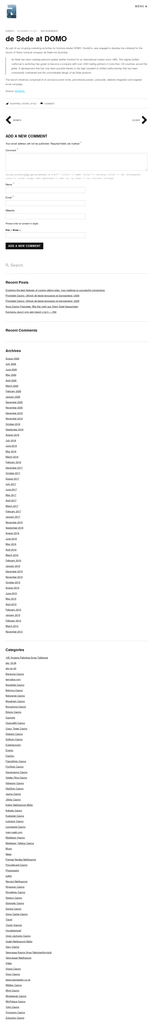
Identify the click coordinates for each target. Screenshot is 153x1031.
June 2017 (11, 489)
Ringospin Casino (15, 887)
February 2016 (13, 560)
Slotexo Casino (14, 897)
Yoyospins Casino (15, 1012)
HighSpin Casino (15, 788)
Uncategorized (13, 930)
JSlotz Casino (13, 799)
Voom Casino (13, 974)
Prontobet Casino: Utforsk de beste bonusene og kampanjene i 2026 (42, 295)
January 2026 (13, 396)
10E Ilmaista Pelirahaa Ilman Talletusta (27, 657)
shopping (15, 103)
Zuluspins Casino (15, 1017)
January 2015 (13, 615)
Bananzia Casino (15, 674)
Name (10, 184)
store (25, 103)
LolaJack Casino (15, 821)
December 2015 (14, 571)
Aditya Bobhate (49, 30)
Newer (17, 120)
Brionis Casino (13, 712)
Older (136, 120)
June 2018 (11, 446)
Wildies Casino (14, 985)
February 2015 (13, 609)
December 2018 (14, 413)
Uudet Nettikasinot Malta (19, 941)
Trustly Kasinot (14, 925)
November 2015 (14, 577)
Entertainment (13, 745)
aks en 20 (11, 668)
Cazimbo (10, 717)
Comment (49, 103)
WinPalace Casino (15, 1001)
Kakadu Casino (14, 810)
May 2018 (11, 451)
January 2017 (13, 516)
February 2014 (13, 620)
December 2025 (14, 402)
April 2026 (11, 380)
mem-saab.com (14, 832)
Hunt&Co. (20, 91)
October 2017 (13, 473)
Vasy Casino (12, 947)
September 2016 (14, 527)
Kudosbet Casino (15, 816)
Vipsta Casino (13, 968)
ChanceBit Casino (15, 723)
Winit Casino (12, 990)
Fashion (10, 756)
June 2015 (11, 593)
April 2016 (11, 549)
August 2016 (12, 533)
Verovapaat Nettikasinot (18, 957)
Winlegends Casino (16, 996)
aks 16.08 (11, 663)
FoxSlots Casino (15, 766)
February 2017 (13, 511)
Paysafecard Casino (16, 865)
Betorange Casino (15, 695)
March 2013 (12, 626)
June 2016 (11, 538)
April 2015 (11, 604)
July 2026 (11, 364)
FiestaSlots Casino (16, 761)
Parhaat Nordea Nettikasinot (21, 859)
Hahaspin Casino (15, 783)
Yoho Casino (12, 1007)
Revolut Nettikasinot (16, 881)
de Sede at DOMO (36, 38)
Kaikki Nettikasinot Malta (19, 805)
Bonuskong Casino (16, 706)
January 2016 (13, 566)
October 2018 (13, 424)
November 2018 (14, 418)
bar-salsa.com (13, 679)
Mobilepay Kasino (15, 837)
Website (10, 210)
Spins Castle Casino (17, 914)
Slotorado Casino (15, 903)
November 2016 (14, 522)
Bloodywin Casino (15, 701)
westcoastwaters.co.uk (18, 979)
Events (10, 30)
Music (9, 848)
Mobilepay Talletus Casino (20, 843)
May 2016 (11, 544)
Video (9, 963)
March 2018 (12, 456)
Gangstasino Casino (16, 772)
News (9, 854)
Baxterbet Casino (15, 685)
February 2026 (13, 391)
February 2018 (13, 462)
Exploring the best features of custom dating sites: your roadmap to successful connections (55, 290)
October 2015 (13, 582)
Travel (9, 919)
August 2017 (12, 478)
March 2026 (12, 386)
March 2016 (12, 555)
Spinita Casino (13, 908)
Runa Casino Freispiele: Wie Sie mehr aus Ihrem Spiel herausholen (42, 306)
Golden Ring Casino (16, 777)
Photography (12, 870)
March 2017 (12, 506)
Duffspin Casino (14, 739)
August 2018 (12, 435)
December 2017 (14, 467)
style (33, 103)
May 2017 (11, 495)
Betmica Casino (14, 690)
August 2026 (12, 358)
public (9, 876)
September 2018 (14, 429)
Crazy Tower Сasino (16, 728)
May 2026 (11, 375)
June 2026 (11, 369)
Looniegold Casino (15, 827)
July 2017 (11, 484)
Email (10, 197)
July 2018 (11, 440)
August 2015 (12, 587)
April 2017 (11, 500)
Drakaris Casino (14, 734)
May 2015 (11, 598)
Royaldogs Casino (15, 892)
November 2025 (14, 407)
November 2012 (14, 631)
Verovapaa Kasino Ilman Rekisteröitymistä (28, 952)
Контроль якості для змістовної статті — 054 (31, 312)
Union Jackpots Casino (18, 936)
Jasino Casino (13, 794)
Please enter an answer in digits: (22, 223)
